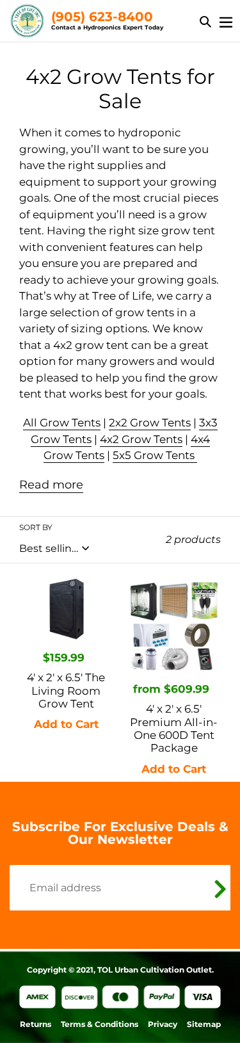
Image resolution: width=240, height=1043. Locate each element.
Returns (35, 1024)
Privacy (162, 1024)
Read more (51, 485)
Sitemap (204, 1024)
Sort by (35, 527)
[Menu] (226, 20)
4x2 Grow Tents (141, 439)
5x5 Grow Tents (155, 455)
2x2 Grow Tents (150, 422)
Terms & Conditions (99, 1024)
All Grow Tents (61, 422)
